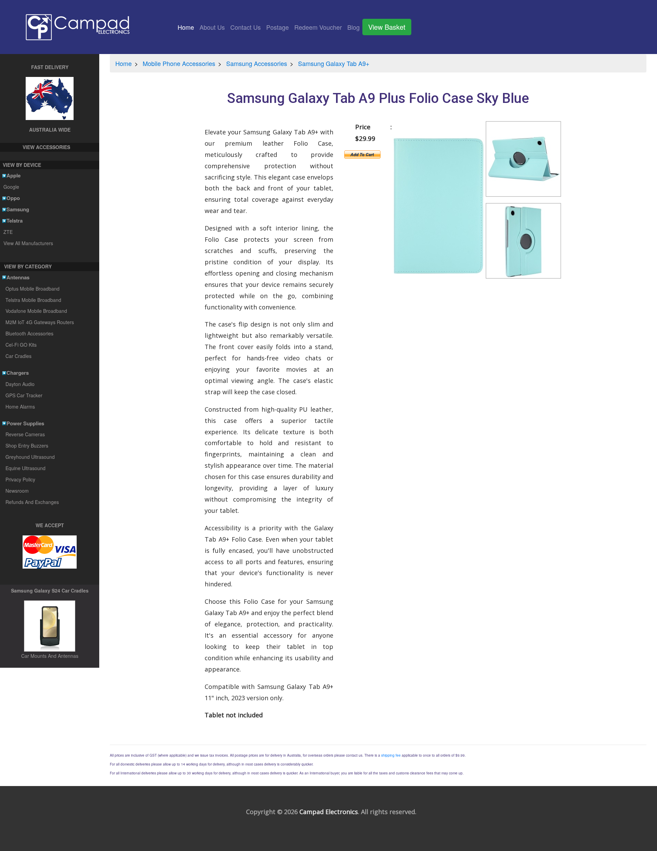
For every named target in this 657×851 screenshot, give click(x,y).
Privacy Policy (20, 479)
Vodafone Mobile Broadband (36, 310)
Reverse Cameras (25, 434)
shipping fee (391, 755)
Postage (277, 27)
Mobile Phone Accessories (179, 63)
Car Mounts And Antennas (49, 655)
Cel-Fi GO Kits (21, 344)
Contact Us (245, 27)
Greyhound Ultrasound (30, 456)
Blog (353, 27)
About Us (212, 27)
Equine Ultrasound (25, 468)
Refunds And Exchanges (32, 501)
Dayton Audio (20, 384)
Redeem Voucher (318, 27)
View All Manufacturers (28, 243)
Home (187, 27)
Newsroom (17, 490)
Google (11, 186)
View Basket (386, 27)
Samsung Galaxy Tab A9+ (334, 63)
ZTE (7, 231)
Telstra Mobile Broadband (33, 299)
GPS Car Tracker (23, 395)
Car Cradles (18, 356)
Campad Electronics (328, 812)
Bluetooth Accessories (29, 333)
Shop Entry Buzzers (26, 445)
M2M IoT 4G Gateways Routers (39, 322)
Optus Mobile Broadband (32, 288)
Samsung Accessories (256, 63)
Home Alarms (20, 406)
